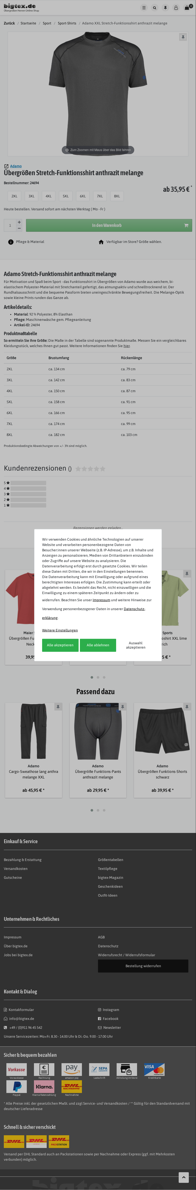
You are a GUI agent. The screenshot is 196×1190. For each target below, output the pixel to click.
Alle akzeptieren (60, 645)
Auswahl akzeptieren (135, 645)
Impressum (101, 600)
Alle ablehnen (98, 645)
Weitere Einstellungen (60, 630)
